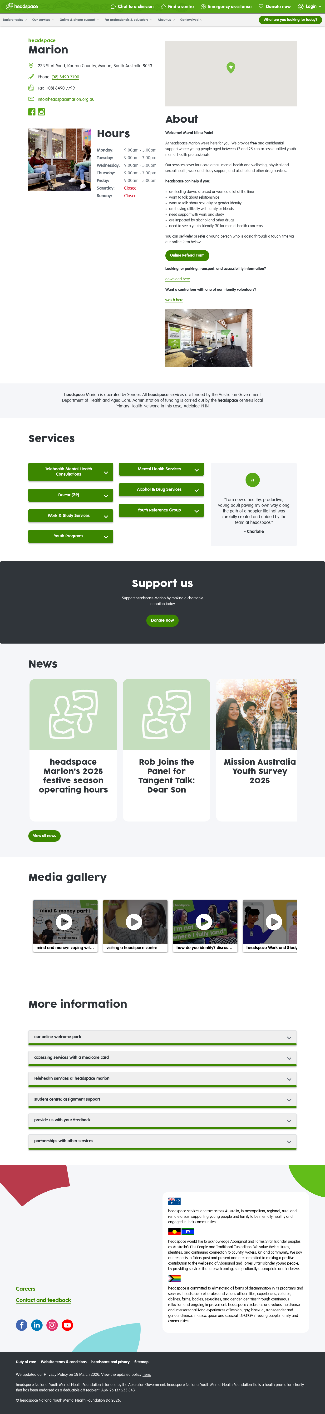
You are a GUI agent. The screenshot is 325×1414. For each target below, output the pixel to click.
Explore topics (13, 20)
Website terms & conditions (64, 1362)
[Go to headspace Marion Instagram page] (41, 112)
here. (147, 1374)
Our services (41, 20)
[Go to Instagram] (52, 1325)
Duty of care (26, 1362)
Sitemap (141, 1362)
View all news (44, 836)
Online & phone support (78, 20)
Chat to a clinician (136, 7)
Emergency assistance (229, 7)
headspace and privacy (110, 1362)
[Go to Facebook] (21, 1325)
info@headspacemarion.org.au (66, 99)
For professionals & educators (127, 20)
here (186, 279)
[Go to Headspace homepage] (22, 6)
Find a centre (181, 7)
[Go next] (291, 750)
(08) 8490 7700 (65, 77)
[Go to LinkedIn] (37, 1325)
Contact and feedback (43, 1300)
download (173, 279)
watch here (174, 300)
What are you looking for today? (290, 20)
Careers (25, 1289)
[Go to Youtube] (67, 1325)
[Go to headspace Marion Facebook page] (31, 112)
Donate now (278, 7)
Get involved (189, 20)
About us (165, 20)
